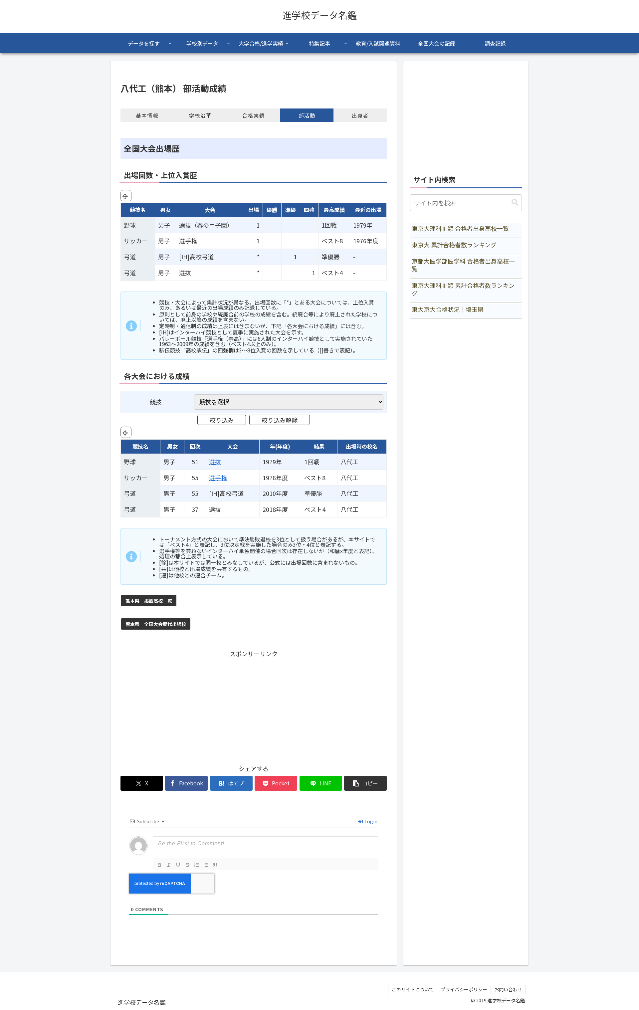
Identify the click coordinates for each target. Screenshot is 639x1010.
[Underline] (178, 865)
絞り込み (222, 420)
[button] (365, 783)
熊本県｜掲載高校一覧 (148, 600)
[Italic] (168, 865)
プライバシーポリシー (464, 989)
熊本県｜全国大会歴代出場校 (155, 624)
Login (370, 821)
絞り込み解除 (280, 420)
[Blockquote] (215, 865)
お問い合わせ (508, 989)
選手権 (218, 477)
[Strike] (187, 865)
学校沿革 (200, 115)
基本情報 (147, 115)
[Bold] (159, 865)
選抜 (215, 461)
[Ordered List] (196, 865)
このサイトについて (413, 989)
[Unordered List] (206, 865)
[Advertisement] (253, 705)
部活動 (307, 115)
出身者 (360, 115)
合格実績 (253, 115)
